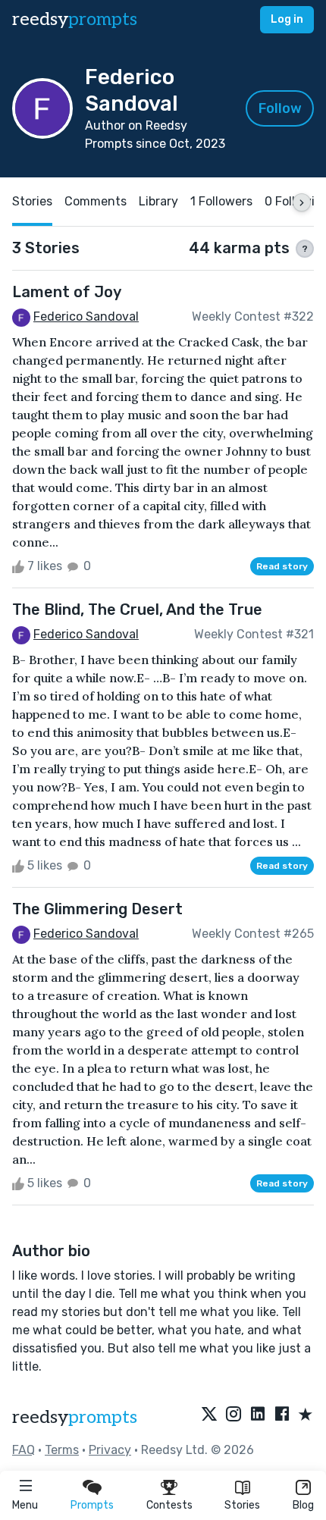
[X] (209, 1415)
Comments (95, 201)
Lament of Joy (66, 292)
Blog (303, 1505)
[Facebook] (282, 1415)
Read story (282, 566)
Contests (169, 1505)
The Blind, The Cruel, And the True (137, 609)
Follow (280, 108)
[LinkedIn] (258, 1415)
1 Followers (221, 201)
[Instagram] (233, 1415)
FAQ (23, 1450)
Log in (287, 19)
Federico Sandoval (86, 316)
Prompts (92, 1505)
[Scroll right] (302, 202)
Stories (242, 1505)
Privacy (110, 1450)
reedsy (74, 19)
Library (158, 201)
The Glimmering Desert (97, 909)
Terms (62, 1450)
